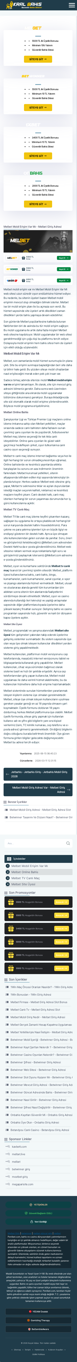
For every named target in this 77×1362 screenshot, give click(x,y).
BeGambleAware (40, 1329)
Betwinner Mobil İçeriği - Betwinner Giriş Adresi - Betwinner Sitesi (42, 1039)
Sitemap (17, 1350)
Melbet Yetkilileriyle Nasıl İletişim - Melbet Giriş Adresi (42, 1032)
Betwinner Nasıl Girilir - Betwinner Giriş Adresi (38, 1100)
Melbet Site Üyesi (23, 884)
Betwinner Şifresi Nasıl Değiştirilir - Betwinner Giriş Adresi (42, 1107)
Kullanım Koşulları (55, 1350)
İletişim (28, 1350)
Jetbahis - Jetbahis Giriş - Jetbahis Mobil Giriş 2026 (39, 774)
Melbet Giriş (14, 1233)
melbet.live (18, 1154)
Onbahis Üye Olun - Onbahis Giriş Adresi (35, 1122)
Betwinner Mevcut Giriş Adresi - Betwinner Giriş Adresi (42, 1085)
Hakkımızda (39, 1350)
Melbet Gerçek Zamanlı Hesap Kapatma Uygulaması (41, 1024)
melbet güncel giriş (42, 1233)
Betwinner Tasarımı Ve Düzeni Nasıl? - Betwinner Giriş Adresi (41, 817)
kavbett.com (19, 1146)
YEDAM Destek (40, 1311)
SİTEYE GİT (36, 59)
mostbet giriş (20, 1176)
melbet (16, 1161)
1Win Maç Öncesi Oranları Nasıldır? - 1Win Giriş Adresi (42, 987)
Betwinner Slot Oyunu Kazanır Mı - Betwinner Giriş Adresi (42, 1077)
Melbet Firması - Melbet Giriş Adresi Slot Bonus (39, 1002)
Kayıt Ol (62, 258)
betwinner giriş (21, 1169)
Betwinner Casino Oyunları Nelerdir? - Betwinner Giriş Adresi (42, 1054)
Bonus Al (60, 902)
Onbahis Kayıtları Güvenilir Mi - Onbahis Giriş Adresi (41, 1115)
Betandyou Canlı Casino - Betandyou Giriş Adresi (40, 1130)
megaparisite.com (22, 1184)
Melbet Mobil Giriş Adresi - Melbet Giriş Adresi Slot (40, 809)
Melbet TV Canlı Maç (25, 878)
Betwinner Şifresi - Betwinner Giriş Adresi (36, 1062)
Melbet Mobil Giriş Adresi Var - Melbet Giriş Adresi (38, 790)
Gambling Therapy (40, 1320)
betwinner (26, 1233)
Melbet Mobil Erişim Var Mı (29, 866)
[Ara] (68, 843)
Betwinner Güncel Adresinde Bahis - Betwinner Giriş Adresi (42, 1092)
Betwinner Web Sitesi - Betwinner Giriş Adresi (38, 1070)
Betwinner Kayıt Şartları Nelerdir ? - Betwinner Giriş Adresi (42, 1047)
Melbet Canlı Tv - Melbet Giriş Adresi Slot (35, 1009)
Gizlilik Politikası (38, 1354)
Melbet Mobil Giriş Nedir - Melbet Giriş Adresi (38, 1017)
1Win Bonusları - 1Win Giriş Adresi (31, 994)
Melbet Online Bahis (24, 872)
